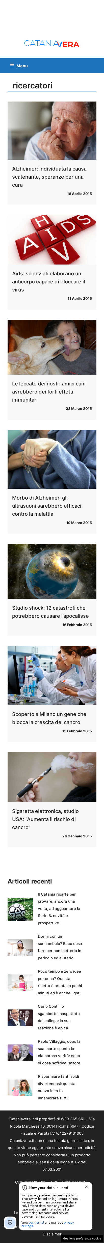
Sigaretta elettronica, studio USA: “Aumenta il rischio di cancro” (45, 819)
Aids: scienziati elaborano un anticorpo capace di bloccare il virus (48, 282)
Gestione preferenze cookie (82, 1238)
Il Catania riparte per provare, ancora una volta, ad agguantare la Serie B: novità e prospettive (59, 908)
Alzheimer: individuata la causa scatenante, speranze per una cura (49, 177)
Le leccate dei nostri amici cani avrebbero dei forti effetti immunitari (49, 392)
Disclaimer (52, 1234)
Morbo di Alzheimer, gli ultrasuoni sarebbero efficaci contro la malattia (46, 506)
